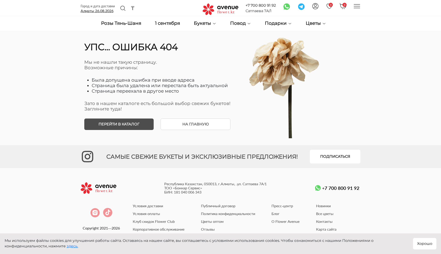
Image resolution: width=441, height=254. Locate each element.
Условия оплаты (146, 213)
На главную (195, 124)
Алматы (97, 10)
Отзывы (208, 229)
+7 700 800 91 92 (261, 5)
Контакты (324, 221)
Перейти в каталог (119, 124)
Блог (275, 213)
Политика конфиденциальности (228, 213)
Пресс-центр (282, 206)
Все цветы (325, 213)
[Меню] (356, 6)
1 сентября (167, 23)
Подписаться (335, 156)
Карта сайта (326, 229)
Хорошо (424, 243)
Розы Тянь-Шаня (121, 23)
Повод (238, 23)
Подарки (276, 23)
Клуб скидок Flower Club (154, 221)
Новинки (323, 206)
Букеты (203, 23)
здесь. (72, 246)
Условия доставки (148, 206)
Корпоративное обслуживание (158, 229)
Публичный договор (218, 206)
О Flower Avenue (285, 221)
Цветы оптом (212, 221)
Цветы (314, 23)
